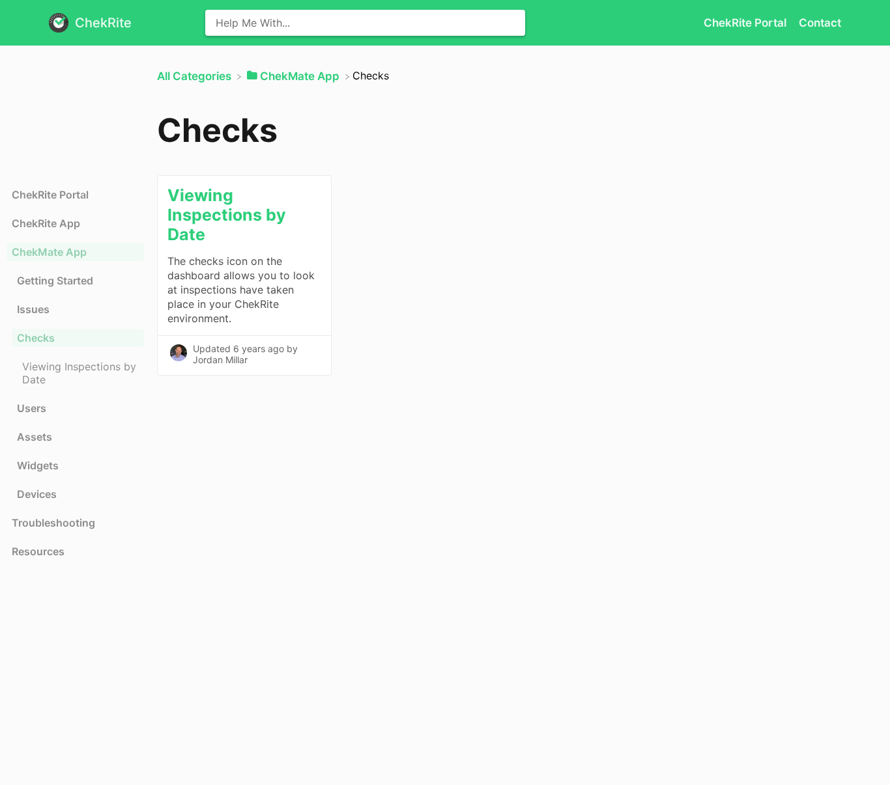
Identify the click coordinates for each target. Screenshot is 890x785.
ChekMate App (49, 251)
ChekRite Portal (746, 22)
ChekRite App (46, 223)
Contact (820, 22)
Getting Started (55, 280)
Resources (38, 551)
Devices (37, 494)
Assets (34, 436)
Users (31, 408)
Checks (36, 337)
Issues (33, 309)
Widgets (38, 465)
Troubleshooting (53, 522)
